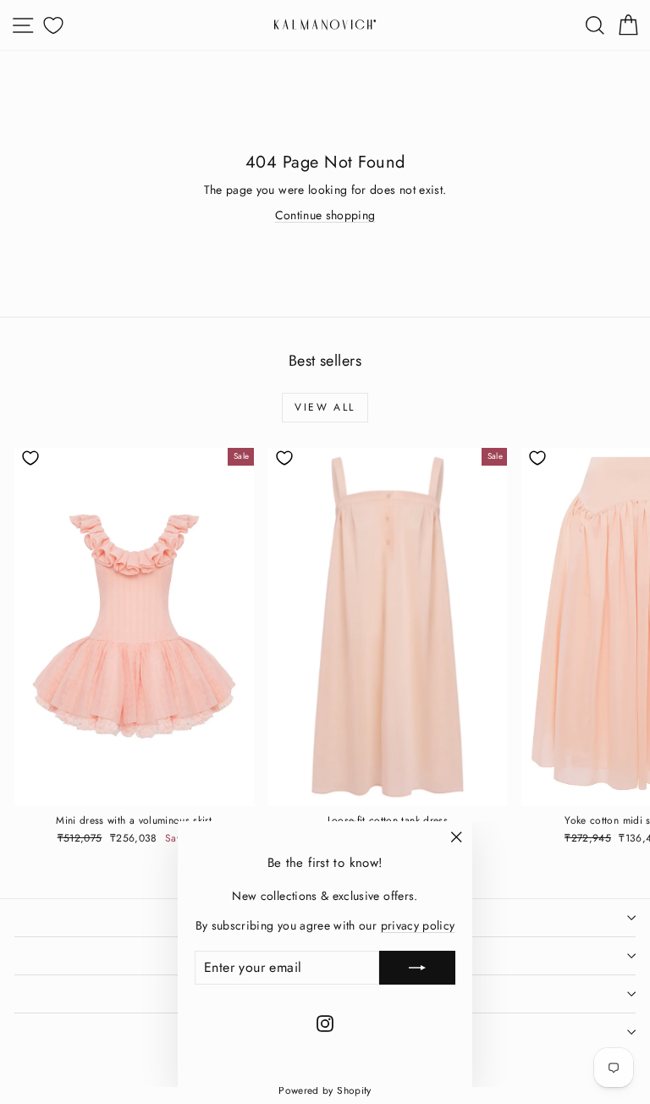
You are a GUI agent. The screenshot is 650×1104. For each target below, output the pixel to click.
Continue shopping (325, 215)
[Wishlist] (50, 25)
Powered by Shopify (324, 1090)
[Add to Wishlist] (30, 458)
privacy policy (418, 925)
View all (325, 407)
